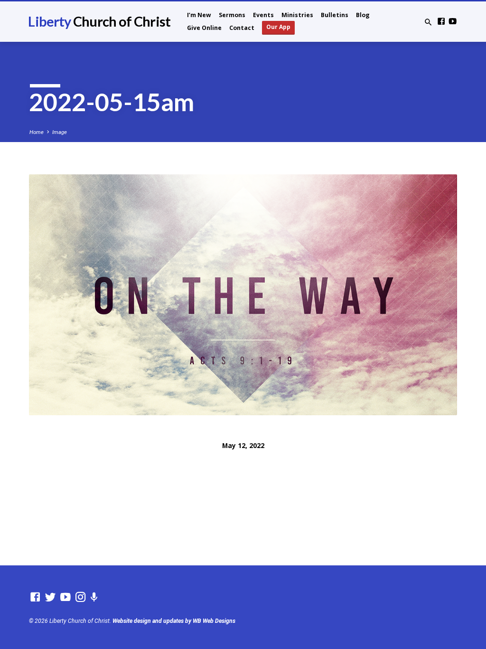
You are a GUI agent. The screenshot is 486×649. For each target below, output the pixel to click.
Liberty (99, 21)
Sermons (232, 15)
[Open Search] (428, 22)
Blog (363, 15)
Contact (241, 28)
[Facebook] (441, 21)
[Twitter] (50, 597)
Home (36, 132)
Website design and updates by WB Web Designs (173, 621)
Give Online (204, 28)
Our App (278, 27)
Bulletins (334, 15)
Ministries (297, 15)
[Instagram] (81, 597)
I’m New (199, 15)
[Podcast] (94, 597)
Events (263, 15)
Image (59, 132)
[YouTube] (452, 21)
